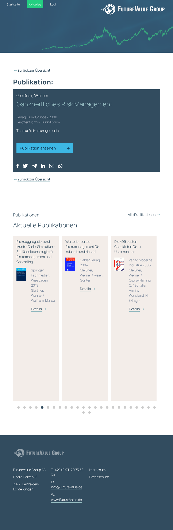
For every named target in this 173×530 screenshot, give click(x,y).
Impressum (97, 469)
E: (66, 484)
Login (53, 4)
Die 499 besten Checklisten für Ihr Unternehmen (133, 275)
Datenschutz (99, 477)
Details (36, 309)
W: (66, 497)
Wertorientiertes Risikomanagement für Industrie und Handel (84, 265)
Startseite (13, 4)
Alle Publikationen (142, 214)
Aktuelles (35, 4)
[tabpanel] (37, 318)
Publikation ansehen (38, 148)
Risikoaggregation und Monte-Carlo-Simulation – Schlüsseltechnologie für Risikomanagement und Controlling (35, 275)
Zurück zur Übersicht (34, 70)
